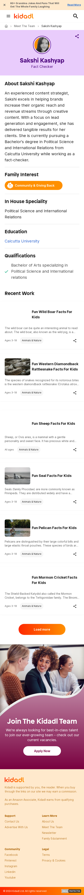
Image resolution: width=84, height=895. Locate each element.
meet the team (52, 827)
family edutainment (54, 838)
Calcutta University (22, 241)
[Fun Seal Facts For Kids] (17, 475)
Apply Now (42, 751)
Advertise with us (16, 827)
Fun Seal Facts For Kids (51, 476)
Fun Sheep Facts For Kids (53, 423)
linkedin (10, 871)
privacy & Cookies (53, 860)
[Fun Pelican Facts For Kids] (17, 528)
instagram (11, 866)
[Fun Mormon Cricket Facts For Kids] (17, 580)
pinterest (10, 860)
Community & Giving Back (35, 185)
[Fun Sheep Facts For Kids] (17, 423)
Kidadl (7, 26)
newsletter (49, 832)
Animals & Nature (31, 340)
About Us (48, 821)
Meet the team (24, 26)
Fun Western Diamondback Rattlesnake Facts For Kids (55, 366)
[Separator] (77, 36)
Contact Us (12, 821)
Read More (74, 4)
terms (46, 854)
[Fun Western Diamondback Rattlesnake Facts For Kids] (17, 366)
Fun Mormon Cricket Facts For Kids (54, 580)
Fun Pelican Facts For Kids (54, 528)
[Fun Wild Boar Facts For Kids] (17, 314)
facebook (11, 854)
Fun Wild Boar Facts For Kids (52, 314)
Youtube (10, 877)
